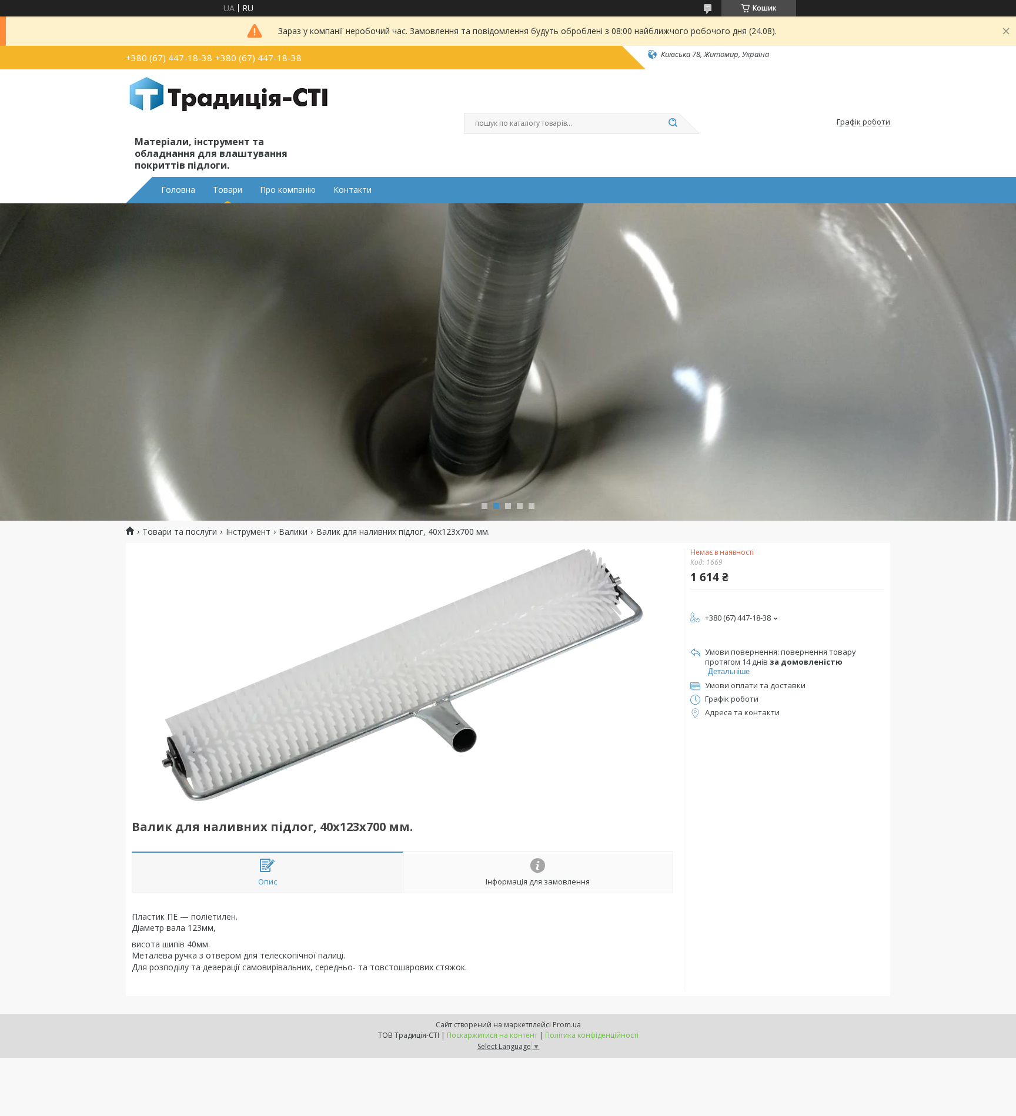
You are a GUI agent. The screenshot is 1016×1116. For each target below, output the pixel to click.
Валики (293, 532)
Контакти (352, 190)
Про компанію (288, 190)
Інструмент (248, 532)
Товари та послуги (179, 532)
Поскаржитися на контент (492, 1035)
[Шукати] (672, 123)
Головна (178, 190)
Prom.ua (567, 1025)
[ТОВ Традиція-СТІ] (229, 104)
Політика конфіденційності (592, 1035)
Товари (227, 190)
